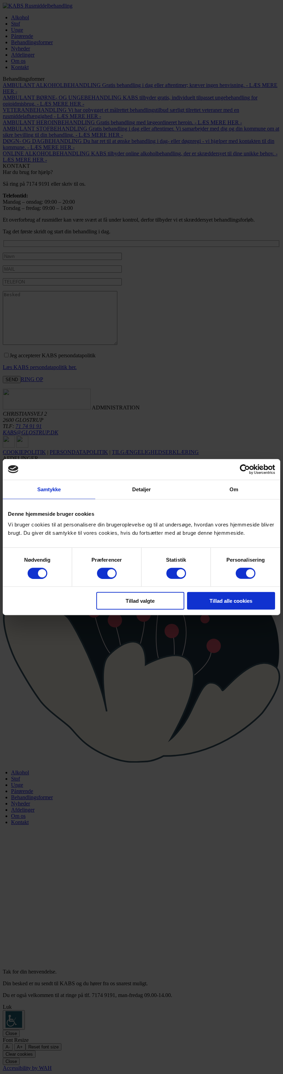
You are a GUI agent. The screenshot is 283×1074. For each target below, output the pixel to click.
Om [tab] (234, 489)
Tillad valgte (140, 601)
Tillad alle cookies (230, 601)
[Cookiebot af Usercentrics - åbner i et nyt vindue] (245, 469)
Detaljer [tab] (141, 489)
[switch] (107, 573)
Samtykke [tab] (49, 489)
